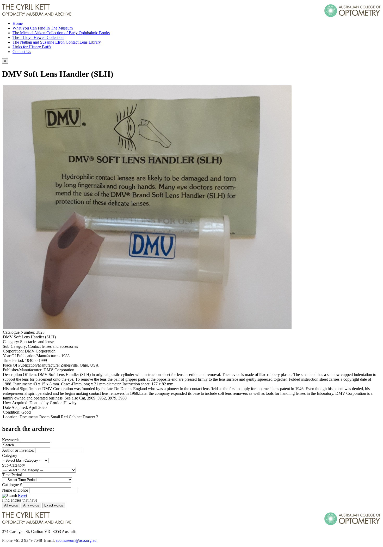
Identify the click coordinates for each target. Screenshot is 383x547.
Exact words (53, 505)
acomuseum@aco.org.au (76, 540)
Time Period (12, 475)
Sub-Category (13, 465)
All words (11, 505)
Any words (31, 505)
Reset (22, 495)
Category (9, 455)
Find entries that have (19, 500)
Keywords (10, 440)
